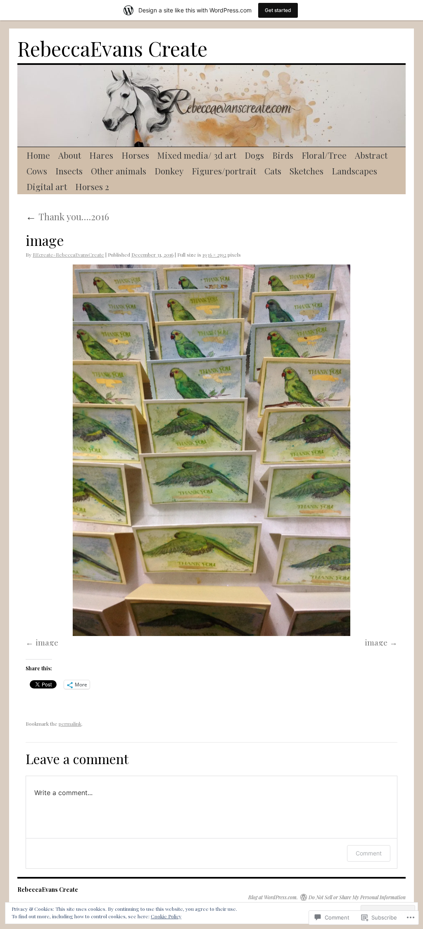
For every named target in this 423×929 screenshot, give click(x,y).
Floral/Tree (324, 155)
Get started (278, 10)
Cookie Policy (166, 916)
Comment (369, 853)
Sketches (306, 170)
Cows (36, 170)
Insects (69, 170)
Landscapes (354, 170)
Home (38, 155)
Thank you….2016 (67, 216)
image (47, 642)
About (69, 155)
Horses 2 (92, 186)
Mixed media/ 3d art (196, 155)
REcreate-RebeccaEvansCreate (68, 254)
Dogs (254, 155)
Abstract (371, 155)
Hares (101, 155)
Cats (272, 170)
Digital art (46, 186)
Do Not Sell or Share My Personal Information (357, 897)
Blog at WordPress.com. (273, 897)
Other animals (118, 170)
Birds (282, 155)
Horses (135, 155)
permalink (70, 723)
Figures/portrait (224, 170)
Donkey (168, 170)
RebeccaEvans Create (112, 48)
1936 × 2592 (214, 254)
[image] (211, 450)
